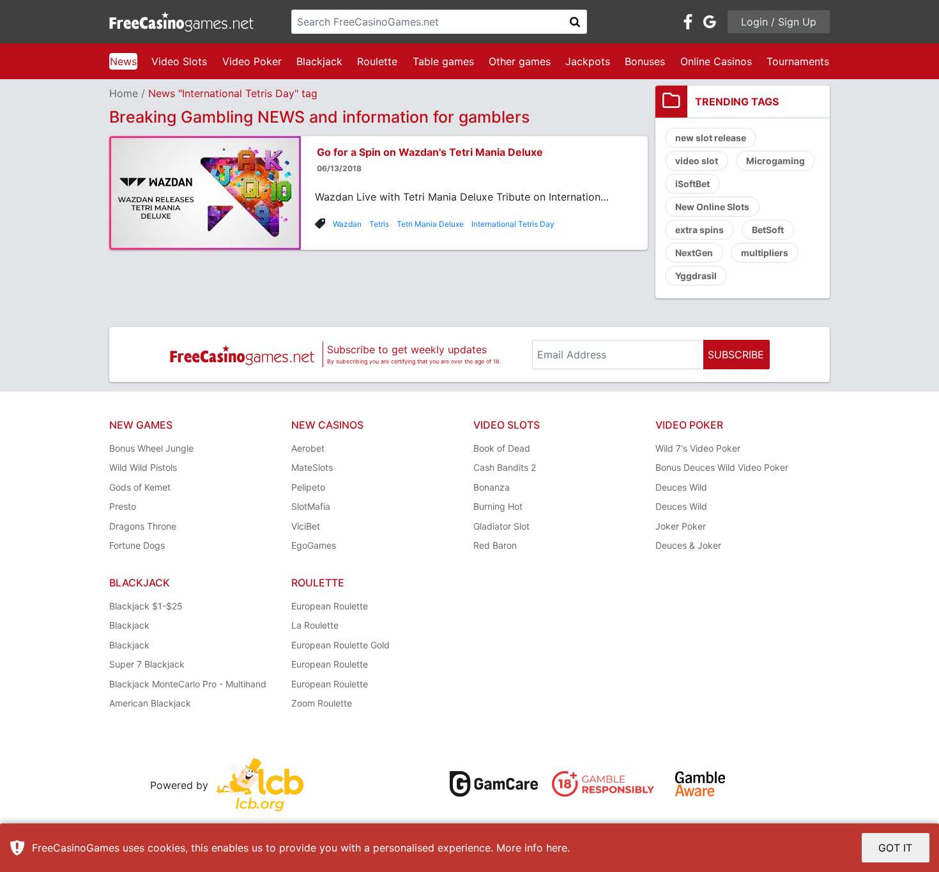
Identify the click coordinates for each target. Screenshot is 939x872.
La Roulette (315, 625)
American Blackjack (150, 703)
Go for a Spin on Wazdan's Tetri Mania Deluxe (430, 152)
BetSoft (768, 229)
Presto (122, 506)
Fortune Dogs (137, 545)
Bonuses (645, 61)
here (556, 847)
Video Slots (179, 61)
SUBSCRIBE (736, 354)
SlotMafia (310, 506)
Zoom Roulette (321, 703)
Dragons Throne (142, 526)
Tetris (379, 224)
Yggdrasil (696, 275)
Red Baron (495, 545)
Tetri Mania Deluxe (430, 224)
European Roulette (329, 605)
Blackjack (319, 61)
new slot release (710, 137)
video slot (696, 160)
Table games (443, 61)
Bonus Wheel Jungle (151, 448)
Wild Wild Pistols (143, 467)
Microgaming (775, 160)
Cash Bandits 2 (504, 467)
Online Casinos (716, 61)
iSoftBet (692, 183)
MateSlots (312, 467)
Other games (520, 61)
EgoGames (313, 545)
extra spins (699, 229)
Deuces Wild (681, 487)
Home (123, 93)
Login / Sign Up (778, 21)
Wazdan (347, 224)
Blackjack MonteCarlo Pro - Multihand (187, 683)
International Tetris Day (512, 224)
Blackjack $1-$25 (146, 605)
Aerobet (307, 448)
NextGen (694, 252)
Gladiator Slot (501, 526)
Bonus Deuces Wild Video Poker (721, 467)
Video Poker (252, 61)
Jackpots (587, 61)
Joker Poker (680, 526)
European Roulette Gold (340, 644)
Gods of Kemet (140, 487)
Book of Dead (501, 448)
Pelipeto (308, 487)
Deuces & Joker (688, 545)
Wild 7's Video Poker (697, 448)
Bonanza (491, 487)
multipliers (764, 252)
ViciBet (305, 526)
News (123, 61)
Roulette (377, 61)
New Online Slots (712, 206)
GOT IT (895, 847)
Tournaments (798, 61)
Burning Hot (498, 506)
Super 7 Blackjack (147, 664)
